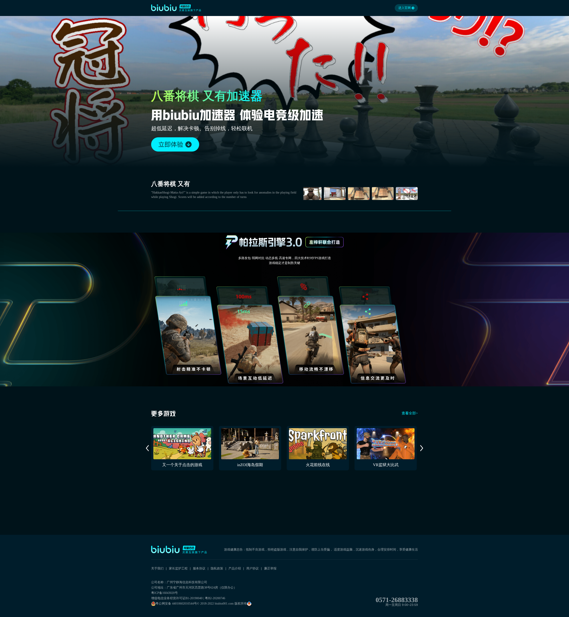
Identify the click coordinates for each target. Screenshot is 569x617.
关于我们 (157, 568)
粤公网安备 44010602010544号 (176, 603)
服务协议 (199, 568)
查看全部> (410, 413)
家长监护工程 (178, 568)
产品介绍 (234, 568)
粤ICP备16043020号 (164, 593)
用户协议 (252, 568)
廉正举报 (270, 568)
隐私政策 (217, 568)
